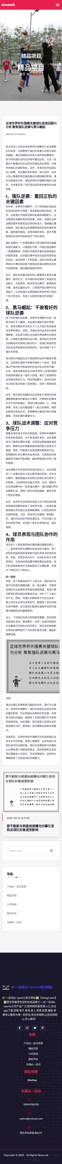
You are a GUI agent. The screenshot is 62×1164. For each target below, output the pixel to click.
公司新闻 (12, 904)
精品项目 (12, 895)
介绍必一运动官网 (16, 886)
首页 (22, 74)
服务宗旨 (12, 913)
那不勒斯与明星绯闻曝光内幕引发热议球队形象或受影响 (30, 828)
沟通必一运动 (14, 922)
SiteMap (32, 1080)
